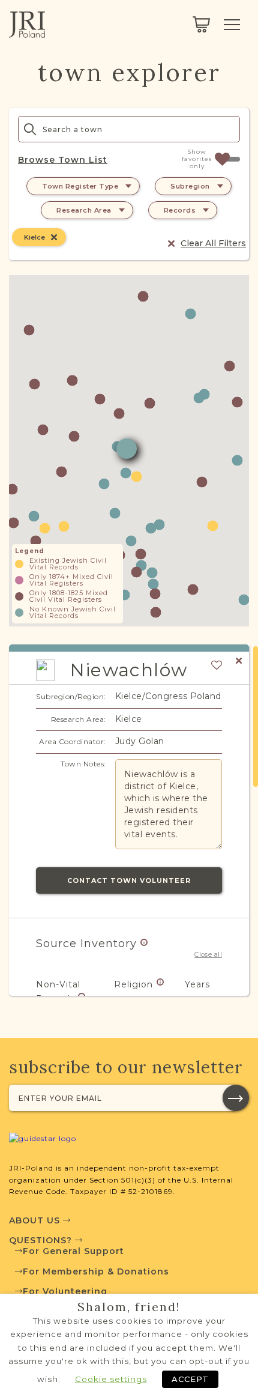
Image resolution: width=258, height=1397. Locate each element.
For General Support (73, 1251)
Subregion (190, 186)
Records (180, 210)
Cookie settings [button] (111, 1379)
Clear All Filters (213, 243)
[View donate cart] (201, 24)
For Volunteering (65, 1291)
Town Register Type (80, 186)
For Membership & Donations (96, 1271)
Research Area (84, 210)
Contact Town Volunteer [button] (129, 880)
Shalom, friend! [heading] (129, 1307)
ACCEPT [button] (190, 1379)
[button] (104, 483)
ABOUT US (36, 1220)
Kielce (34, 237)
